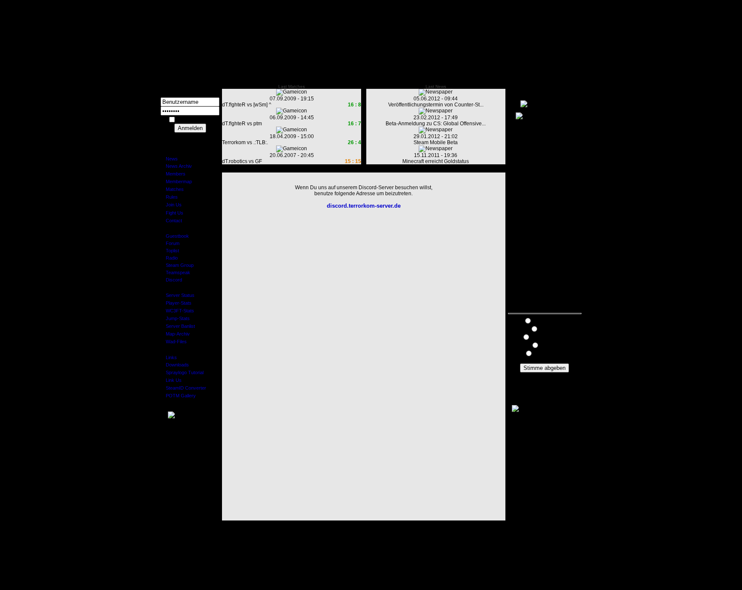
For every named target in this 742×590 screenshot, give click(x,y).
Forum (170, 243)
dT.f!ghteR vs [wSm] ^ (246, 105)
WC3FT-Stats (177, 310)
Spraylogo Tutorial (182, 372)
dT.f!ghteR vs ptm (242, 124)
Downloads (175, 364)
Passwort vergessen (190, 136)
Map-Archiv (175, 333)
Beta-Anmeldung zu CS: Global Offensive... (436, 124)
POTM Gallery (178, 395)
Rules (169, 197)
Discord (171, 279)
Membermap (176, 181)
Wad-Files (174, 341)
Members (173, 173)
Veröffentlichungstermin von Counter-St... (436, 105)
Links (169, 357)
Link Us (171, 380)
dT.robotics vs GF (242, 161)
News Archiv (176, 166)
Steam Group (177, 265)
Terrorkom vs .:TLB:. (245, 142)
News (169, 158)
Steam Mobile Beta (436, 142)
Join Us (171, 204)
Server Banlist (178, 326)
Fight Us (172, 212)
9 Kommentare (544, 375)
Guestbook (175, 236)
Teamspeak (175, 272)
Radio (169, 257)
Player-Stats (176, 303)
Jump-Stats (175, 318)
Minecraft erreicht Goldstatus (435, 161)
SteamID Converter (183, 387)
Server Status (178, 295)
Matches (172, 189)
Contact (171, 220)
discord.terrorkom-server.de (364, 206)
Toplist (170, 250)
